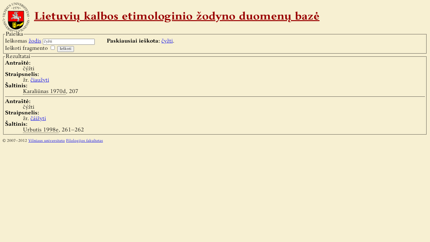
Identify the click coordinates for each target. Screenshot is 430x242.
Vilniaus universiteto (46, 141)
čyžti (167, 41)
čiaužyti (40, 80)
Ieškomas (23, 41)
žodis (35, 41)
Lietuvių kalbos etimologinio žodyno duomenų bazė (177, 17)
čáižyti (38, 118)
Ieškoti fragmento (26, 48)
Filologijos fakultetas (84, 141)
